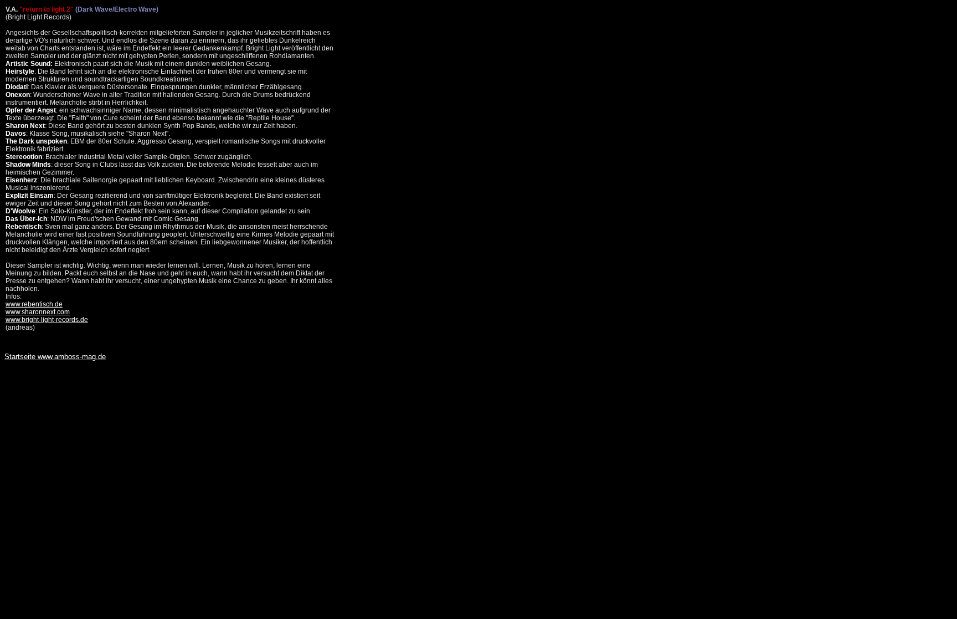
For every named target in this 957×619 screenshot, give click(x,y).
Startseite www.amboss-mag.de (55, 356)
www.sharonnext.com (38, 312)
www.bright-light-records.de (47, 320)
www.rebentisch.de (34, 304)
